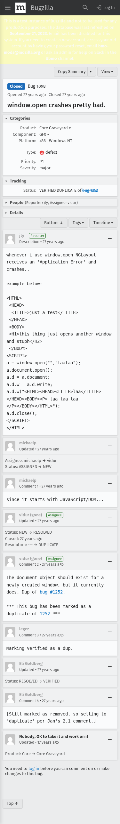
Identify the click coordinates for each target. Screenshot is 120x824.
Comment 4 (29, 701)
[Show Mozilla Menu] (20, 8)
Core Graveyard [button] (55, 127)
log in (33, 768)
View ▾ (107, 71)
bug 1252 (90, 190)
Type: (31, 152)
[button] (105, 8)
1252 (45, 613)
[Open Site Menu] (8, 8)
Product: (28, 127)
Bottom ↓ (53, 222)
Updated (26, 449)
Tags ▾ (78, 222)
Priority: (28, 161)
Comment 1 (28, 486)
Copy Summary (71, 71)
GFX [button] (44, 134)
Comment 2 (29, 564)
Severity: (28, 168)
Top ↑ (13, 803)
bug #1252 (51, 591)
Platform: (27, 140)
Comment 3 (29, 635)
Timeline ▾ (103, 222)
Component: (24, 134)
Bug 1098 (37, 86)
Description (29, 241)
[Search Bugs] (85, 8)
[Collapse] (110, 239)
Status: (29, 190)
